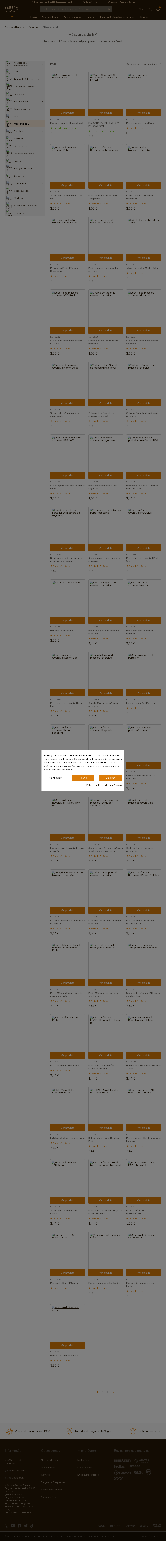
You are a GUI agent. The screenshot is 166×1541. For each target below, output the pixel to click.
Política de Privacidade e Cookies (104, 785)
